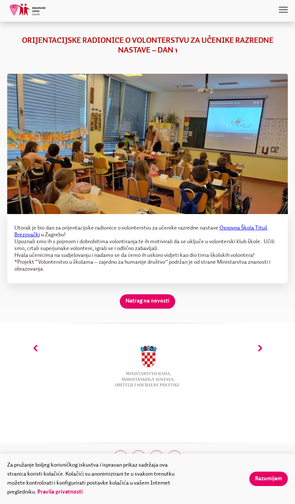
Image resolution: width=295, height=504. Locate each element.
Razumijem (268, 479)
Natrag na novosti (147, 301)
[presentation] (35, 348)
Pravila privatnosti (60, 492)
